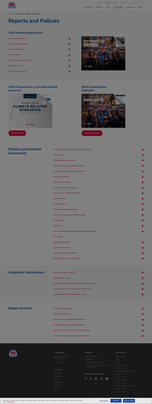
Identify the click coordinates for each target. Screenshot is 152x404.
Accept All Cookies (129, 400)
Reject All (116, 400)
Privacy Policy (11, 402)
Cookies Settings (103, 400)
